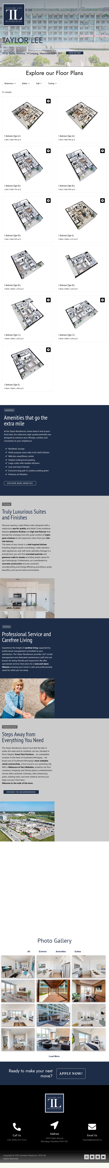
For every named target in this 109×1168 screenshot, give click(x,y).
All (28, 951)
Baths (24, 83)
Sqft (37, 83)
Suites (78, 951)
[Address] (54, 1125)
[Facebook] (92, 1157)
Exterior (43, 951)
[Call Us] (17, 1127)
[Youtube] (103, 1157)
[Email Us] (92, 1127)
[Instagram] (86, 1157)
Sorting (51, 83)
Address (54, 1134)
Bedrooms (9, 83)
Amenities (61, 951)
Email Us (92, 1135)
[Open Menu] (105, 15)
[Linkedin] (97, 1157)
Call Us (17, 1135)
